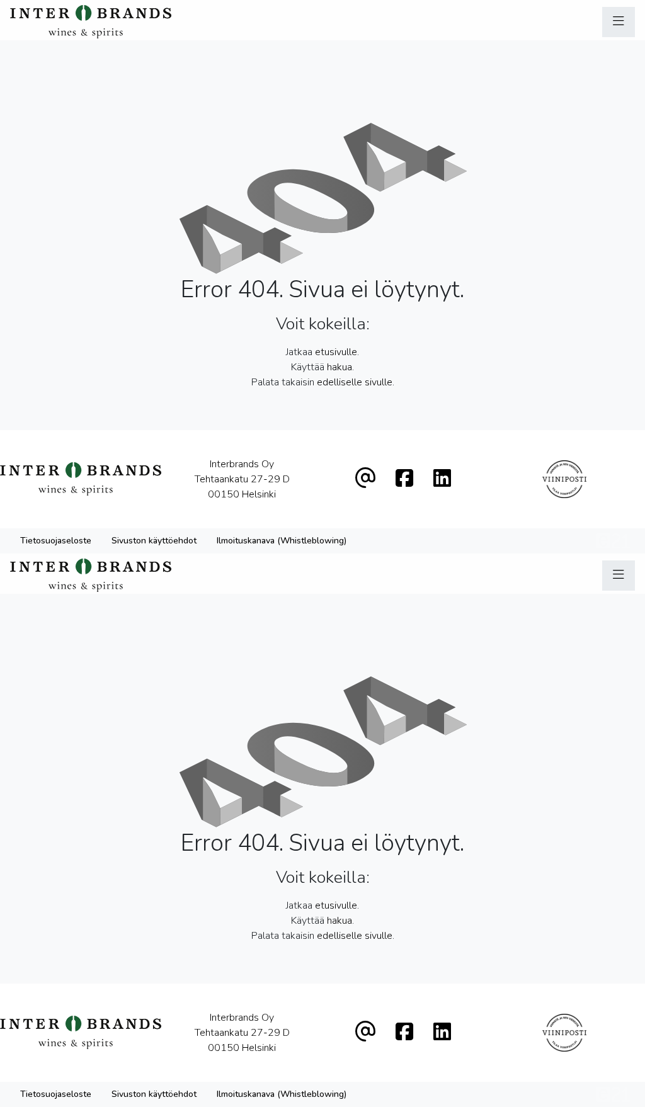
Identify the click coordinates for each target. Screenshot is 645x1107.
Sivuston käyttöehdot (154, 541)
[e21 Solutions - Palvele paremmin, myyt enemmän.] (613, 540)
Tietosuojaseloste (55, 541)
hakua (339, 367)
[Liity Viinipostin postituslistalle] (564, 479)
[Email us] (365, 479)
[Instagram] (442, 479)
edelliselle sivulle (354, 382)
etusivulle (336, 352)
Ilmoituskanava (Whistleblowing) (281, 541)
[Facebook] (404, 479)
